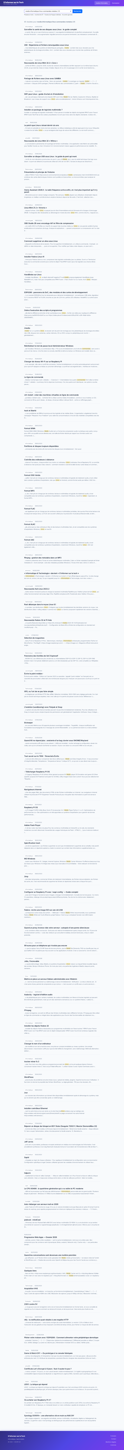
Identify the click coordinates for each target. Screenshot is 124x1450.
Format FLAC (29, 509)
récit (26, 122)
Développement (29, 1334)
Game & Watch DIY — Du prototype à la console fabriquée (48, 1353)
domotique (28, 187)
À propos (113, 1436)
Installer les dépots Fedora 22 (36, 1026)
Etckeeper (28, 723)
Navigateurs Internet (33, 789)
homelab (27, 1201)
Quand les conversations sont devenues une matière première (50, 1255)
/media (27, 328)
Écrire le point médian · (33, 674)
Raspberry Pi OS (31, 807)
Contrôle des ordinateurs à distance (39, 460)
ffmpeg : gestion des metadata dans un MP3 (42, 558)
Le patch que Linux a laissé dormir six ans (41, 125)
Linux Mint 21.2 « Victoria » (35, 208)
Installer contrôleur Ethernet (36, 1108)
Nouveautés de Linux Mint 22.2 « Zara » (41, 63)
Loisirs (27, 635)
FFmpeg (27, 1010)
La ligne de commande (33, 377)
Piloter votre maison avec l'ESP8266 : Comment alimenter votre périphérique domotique (61, 1337)
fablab (27, 1350)
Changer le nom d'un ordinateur (37, 1044)
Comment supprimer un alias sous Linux (41, 241)
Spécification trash (32, 843)
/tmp (26, 876)
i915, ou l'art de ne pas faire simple (38, 691)
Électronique (29, 169)
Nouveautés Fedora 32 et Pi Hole (38, 620)
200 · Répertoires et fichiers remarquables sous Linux (46, 45)
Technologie (28, 601)
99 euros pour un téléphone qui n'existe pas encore (45, 945)
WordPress (28, 1077)
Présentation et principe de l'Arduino (39, 172)
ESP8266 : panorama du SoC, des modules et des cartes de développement (55, 292)
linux (26, 976)
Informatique (29, 26)
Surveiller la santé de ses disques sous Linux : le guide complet (50, 29)
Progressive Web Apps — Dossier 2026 (40, 1237)
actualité (27, 138)
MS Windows (29, 859)
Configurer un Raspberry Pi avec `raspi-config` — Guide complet (51, 892)
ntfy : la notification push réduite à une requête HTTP (46, 1320)
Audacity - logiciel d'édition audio (38, 994)
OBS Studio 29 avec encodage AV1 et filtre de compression (49, 223)
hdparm (27, 1173)
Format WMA (29, 428)
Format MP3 (29, 491)
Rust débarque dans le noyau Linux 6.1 (40, 604)
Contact (113, 1439)
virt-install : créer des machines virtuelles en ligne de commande (51, 395)
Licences (113, 1445)
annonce (27, 570)
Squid (26, 1157)
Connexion (115, 3)
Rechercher (77, 11)
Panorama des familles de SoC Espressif (41, 656)
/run (26, 1093)
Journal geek (29, 220)
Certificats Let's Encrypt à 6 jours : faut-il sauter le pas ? (47, 1369)
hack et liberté (30, 410)
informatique (29, 153)
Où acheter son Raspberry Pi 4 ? (37, 1400)
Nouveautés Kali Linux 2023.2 (36, 589)
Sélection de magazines (34, 638)
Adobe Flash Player (32, 825)
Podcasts (28, 307)
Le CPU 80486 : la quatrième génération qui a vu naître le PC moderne (53, 1188)
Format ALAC (29, 524)
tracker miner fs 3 (31, 1061)
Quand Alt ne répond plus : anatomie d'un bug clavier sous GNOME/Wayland (56, 740)
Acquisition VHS (31, 1288)
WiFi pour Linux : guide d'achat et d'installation (43, 94)
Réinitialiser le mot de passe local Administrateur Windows (48, 346)
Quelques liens (30, 1271)
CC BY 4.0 (17, 1442)
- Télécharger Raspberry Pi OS (37, 772)
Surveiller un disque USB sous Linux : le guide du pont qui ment (50, 156)
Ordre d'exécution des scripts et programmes (43, 310)
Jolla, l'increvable (31, 961)
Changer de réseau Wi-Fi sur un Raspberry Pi (43, 361)
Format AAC (29, 540)
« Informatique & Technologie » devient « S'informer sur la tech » (51, 573)
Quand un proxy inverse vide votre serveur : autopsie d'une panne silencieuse (56, 928)
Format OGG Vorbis (32, 475)
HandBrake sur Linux (32, 274)
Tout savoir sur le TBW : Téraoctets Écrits (41, 756)
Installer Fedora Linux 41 (34, 257)
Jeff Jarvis (28, 1142)
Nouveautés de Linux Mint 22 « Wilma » (41, 141)
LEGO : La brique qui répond (35, 1384)
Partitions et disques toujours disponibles (41, 446)
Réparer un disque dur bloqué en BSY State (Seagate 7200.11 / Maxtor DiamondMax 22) (60, 1126)
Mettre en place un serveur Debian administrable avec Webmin (50, 979)
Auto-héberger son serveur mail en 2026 (41, 1204)
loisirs (27, 1252)
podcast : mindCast (32, 1220)
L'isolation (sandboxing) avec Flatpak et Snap (43, 707)
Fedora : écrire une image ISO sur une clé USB (43, 910)
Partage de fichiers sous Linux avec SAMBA (42, 78)
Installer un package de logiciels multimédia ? (43, 110)
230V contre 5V (30, 1304)
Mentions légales (111, 1442)
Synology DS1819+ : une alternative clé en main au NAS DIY (49, 1415)
